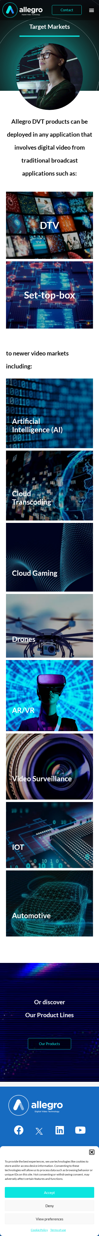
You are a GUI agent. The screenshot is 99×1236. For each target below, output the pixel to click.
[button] (91, 1152)
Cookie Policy (39, 1230)
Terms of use (58, 1230)
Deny (49, 1206)
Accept (49, 1192)
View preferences (49, 1219)
